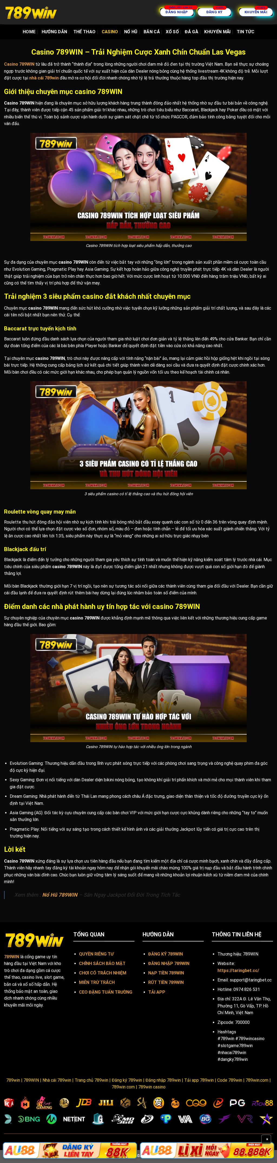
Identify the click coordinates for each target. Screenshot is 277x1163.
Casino (110, 31)
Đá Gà (191, 31)
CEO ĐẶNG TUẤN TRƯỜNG (105, 992)
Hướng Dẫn (54, 31)
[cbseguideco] (31, 12)
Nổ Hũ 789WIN (59, 895)
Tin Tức (245, 31)
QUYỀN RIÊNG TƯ (96, 954)
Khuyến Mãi (217, 31)
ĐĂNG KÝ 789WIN (165, 954)
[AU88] (70, 1150)
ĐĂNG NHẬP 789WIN (168, 963)
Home (29, 31)
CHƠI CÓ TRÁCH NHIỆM (102, 973)
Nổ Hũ (131, 31)
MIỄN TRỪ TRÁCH (97, 982)
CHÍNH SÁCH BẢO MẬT (102, 963)
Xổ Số (172, 31)
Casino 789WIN (19, 64)
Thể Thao (84, 31)
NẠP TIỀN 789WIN (166, 973)
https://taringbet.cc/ (238, 970)
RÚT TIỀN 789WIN (166, 982)
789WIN (11, 956)
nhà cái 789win (44, 78)
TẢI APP (156, 992)
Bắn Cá (152, 31)
